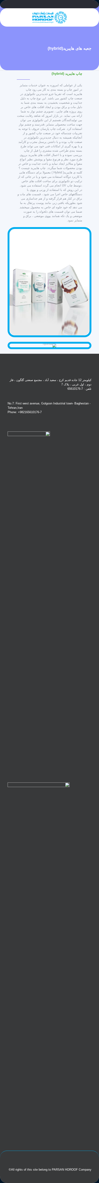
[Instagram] (49, 4)
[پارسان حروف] (49, 17)
